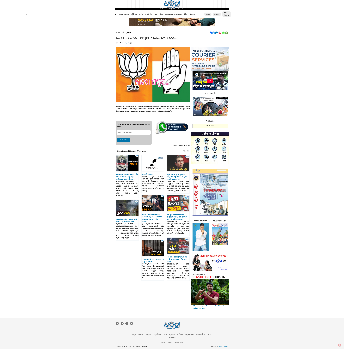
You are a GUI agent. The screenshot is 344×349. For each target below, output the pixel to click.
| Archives (183, 8)
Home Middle (127, 151)
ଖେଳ (155, 14)
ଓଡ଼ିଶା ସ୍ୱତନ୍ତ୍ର (134, 14)
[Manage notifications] (339, 345)
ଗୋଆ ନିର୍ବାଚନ (121, 33)
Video (208, 14)
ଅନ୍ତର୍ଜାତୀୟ (148, 14)
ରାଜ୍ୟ (121, 14)
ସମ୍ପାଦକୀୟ (169, 14)
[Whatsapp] (223, 33)
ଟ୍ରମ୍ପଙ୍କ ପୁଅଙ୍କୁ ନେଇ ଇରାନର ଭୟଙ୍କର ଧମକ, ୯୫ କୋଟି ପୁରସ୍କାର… (177, 176)
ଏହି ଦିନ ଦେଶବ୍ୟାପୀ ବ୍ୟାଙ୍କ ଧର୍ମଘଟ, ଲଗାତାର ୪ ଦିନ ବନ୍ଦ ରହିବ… (177, 259)
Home (119, 151)
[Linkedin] (216, 33)
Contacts (170, 342)
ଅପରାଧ (209, 334)
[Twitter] (213, 33)
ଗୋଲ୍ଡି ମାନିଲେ (147, 174)
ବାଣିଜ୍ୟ (160, 14)
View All (185, 151)
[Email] (226, 33)
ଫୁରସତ (172, 334)
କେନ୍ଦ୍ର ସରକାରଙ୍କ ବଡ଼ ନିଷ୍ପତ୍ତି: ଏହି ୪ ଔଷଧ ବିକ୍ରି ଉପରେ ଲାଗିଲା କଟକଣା (177, 216)
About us (163, 342)
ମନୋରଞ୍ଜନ (178, 14)
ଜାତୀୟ (141, 14)
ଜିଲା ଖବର (185, 14)
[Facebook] (210, 33)
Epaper (216, 14)
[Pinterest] (219, 33)
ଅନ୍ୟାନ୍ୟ (192, 14)
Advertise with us (178, 342)
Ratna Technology (223, 346)
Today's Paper (177, 8)
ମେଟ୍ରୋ (127, 14)
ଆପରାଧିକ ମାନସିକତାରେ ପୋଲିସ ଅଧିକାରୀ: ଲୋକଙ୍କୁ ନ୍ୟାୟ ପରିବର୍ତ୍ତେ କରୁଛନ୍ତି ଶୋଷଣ (127, 176)
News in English (226, 14)
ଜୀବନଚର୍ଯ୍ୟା (200, 334)
